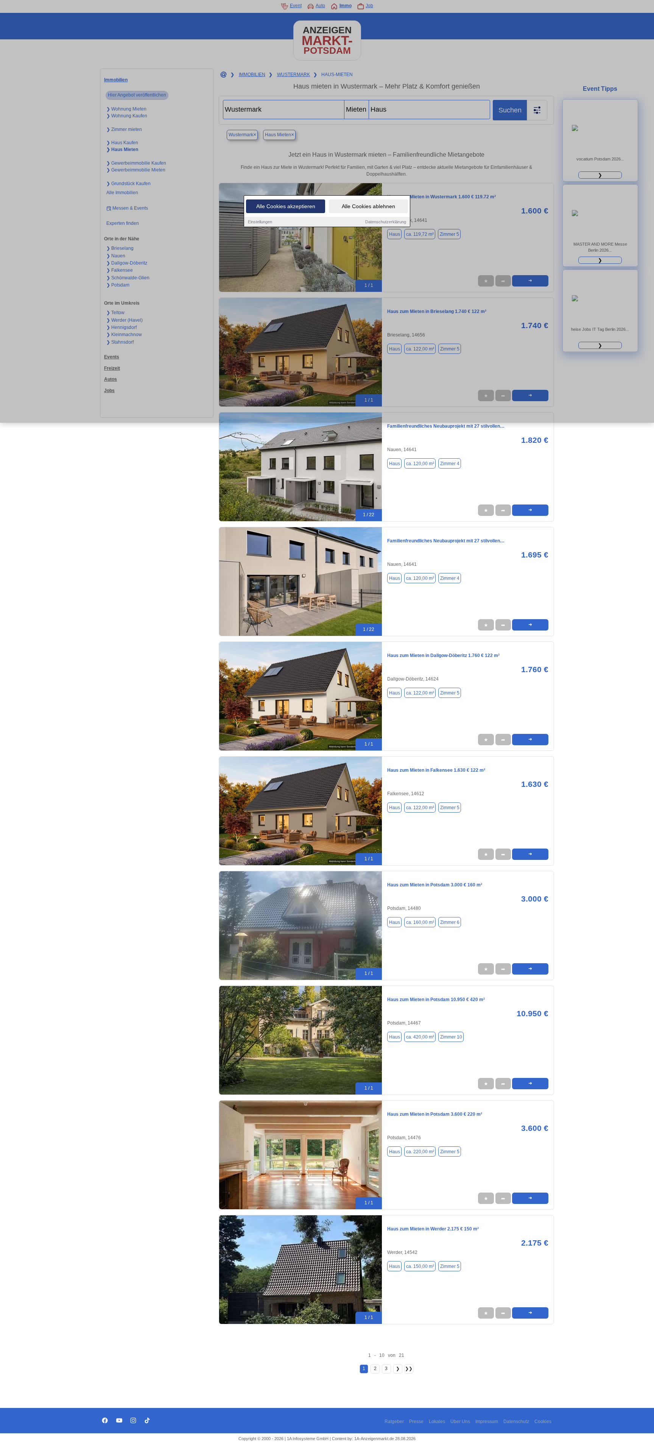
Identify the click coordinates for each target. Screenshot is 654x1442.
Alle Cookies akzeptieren (285, 206)
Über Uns (460, 1421)
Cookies (542, 1421)
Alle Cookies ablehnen (368, 206)
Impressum (486, 1421)
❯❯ (409, 1368)
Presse (416, 1421)
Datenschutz (516, 1421)
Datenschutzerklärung (385, 222)
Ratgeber (394, 1421)
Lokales (437, 1421)
